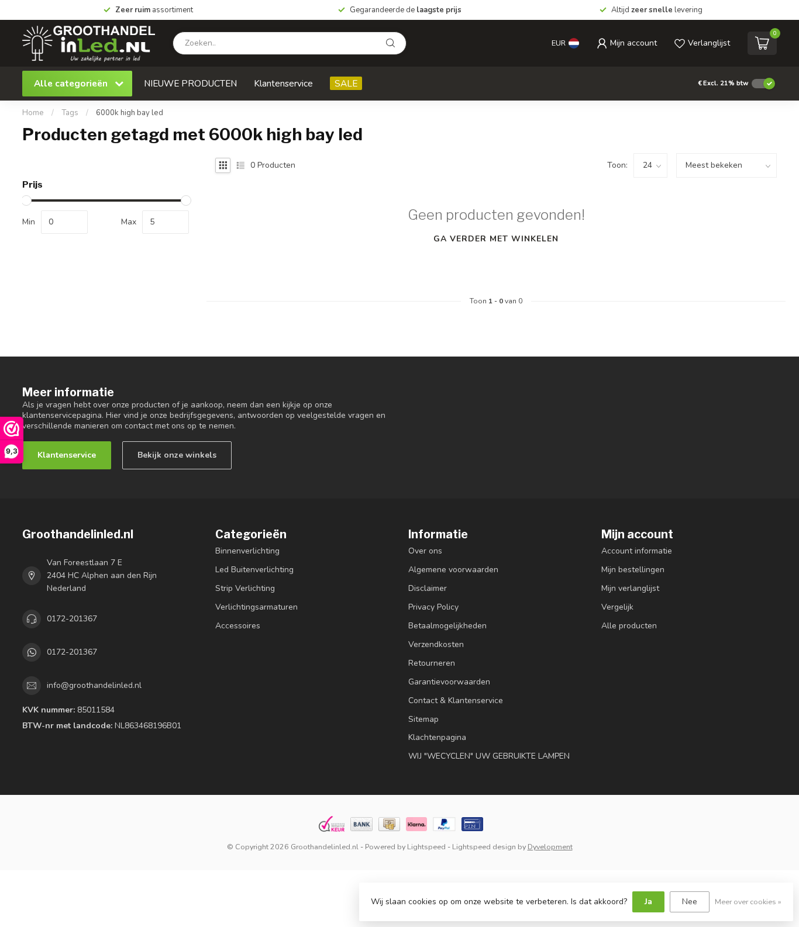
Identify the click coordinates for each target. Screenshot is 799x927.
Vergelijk (617, 607)
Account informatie (636, 550)
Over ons (425, 550)
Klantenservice (283, 83)
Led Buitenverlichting (254, 569)
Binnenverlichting (247, 550)
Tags (69, 113)
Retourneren (431, 663)
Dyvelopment (550, 847)
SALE (346, 83)
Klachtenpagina (437, 737)
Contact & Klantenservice (455, 700)
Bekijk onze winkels (176, 455)
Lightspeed (426, 847)
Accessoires (237, 625)
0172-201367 (72, 618)
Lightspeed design (484, 847)
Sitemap (423, 719)
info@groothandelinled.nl (94, 685)
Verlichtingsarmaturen (256, 607)
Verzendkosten (436, 644)
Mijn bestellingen (632, 569)
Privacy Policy (433, 607)
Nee (689, 901)
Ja (648, 901)
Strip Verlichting (245, 588)
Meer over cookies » (748, 902)
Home (33, 113)
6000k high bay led (129, 113)
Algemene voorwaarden (453, 569)
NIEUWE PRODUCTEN (190, 83)
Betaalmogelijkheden (447, 625)
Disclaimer (427, 588)
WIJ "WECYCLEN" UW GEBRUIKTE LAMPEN (489, 756)
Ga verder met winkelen (496, 238)
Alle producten (629, 625)
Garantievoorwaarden (449, 681)
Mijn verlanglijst (630, 588)
